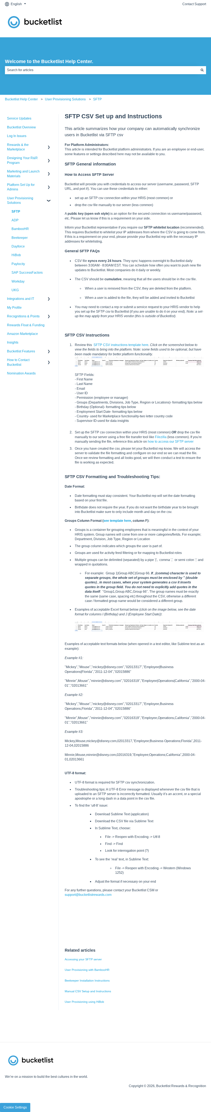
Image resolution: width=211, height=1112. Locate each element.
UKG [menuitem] (15, 290)
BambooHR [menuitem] (20, 229)
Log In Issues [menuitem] (16, 136)
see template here (117, 520)
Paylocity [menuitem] (18, 264)
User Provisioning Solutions (65, 99)
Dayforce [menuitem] (18, 246)
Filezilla (161, 437)
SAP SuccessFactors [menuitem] (27, 272)
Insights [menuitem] (12, 342)
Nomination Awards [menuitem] (21, 373)
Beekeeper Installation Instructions (87, 980)
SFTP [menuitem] (16, 211)
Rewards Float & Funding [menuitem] (26, 325)
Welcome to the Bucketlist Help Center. (49, 61)
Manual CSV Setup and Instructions (88, 991)
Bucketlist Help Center (21, 99)
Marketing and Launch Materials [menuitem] (23, 174)
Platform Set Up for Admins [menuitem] (21, 187)
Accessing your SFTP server (83, 959)
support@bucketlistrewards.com (88, 894)
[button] (49, 145)
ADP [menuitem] (15, 220)
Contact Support (194, 4)
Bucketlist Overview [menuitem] (21, 127)
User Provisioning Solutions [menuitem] (20, 200)
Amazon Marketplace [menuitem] (22, 333)
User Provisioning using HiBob (84, 1001)
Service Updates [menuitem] (19, 118)
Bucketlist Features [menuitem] (21, 351)
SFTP (97, 99)
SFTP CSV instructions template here (121, 345)
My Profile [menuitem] (14, 307)
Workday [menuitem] (18, 281)
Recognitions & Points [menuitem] (23, 316)
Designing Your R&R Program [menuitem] (22, 160)
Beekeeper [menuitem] (20, 237)
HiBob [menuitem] (16, 255)
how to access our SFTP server (170, 441)
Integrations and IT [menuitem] (20, 298)
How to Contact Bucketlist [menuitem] (18, 362)
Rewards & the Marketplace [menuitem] (18, 147)
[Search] (202, 70)
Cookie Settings (15, 1107)
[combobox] (101, 70)
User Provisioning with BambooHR (87, 969)
